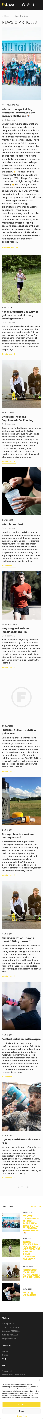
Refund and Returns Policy (13, 1375)
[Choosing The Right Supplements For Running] (20, 383)
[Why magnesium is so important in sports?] (20, 595)
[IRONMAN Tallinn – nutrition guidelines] (20, 697)
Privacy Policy (22, 1416)
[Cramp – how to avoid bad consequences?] (20, 801)
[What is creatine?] (20, 491)
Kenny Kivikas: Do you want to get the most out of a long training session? (20, 315)
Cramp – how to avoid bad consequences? (18, 835)
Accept (21, 1404)
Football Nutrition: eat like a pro (21, 1039)
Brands (5, 1355)
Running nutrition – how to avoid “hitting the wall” (18, 939)
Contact (5, 1351)
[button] (39, 1380)
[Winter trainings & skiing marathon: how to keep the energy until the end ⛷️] (20, 63)
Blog (4, 1358)
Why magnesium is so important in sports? (15, 630)
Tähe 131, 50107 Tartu (11, 1327)
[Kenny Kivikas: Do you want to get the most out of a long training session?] (20, 278)
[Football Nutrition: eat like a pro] (20, 1006)
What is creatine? (12, 524)
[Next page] (26, 1187)
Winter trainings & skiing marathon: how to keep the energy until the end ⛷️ (18, 113)
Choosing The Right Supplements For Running (17, 418)
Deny (21, 1411)
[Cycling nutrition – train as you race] (20, 1106)
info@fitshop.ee (9, 1338)
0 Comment (10, 120)
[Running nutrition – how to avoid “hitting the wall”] (20, 904)
